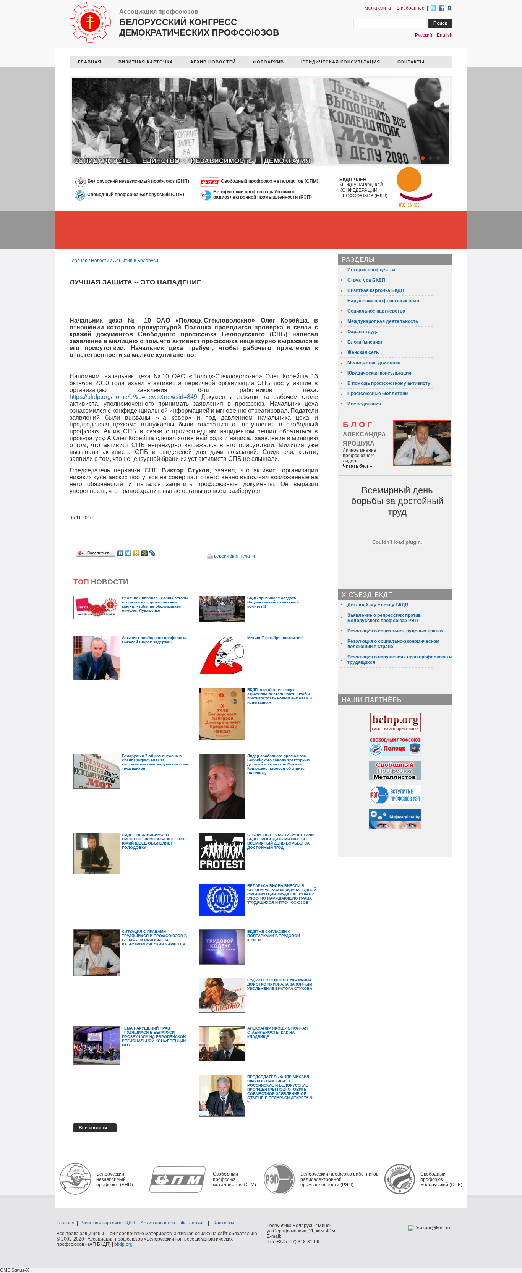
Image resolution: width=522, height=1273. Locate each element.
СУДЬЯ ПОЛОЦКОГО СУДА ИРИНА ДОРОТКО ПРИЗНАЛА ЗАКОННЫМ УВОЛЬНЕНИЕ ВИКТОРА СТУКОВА (279, 984)
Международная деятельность (382, 321)
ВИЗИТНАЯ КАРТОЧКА (145, 62)
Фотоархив (192, 1223)
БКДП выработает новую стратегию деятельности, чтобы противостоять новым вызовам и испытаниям (279, 696)
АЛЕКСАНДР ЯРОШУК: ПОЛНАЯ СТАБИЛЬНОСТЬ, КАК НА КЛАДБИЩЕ (277, 1032)
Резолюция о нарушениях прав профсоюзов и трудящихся (399, 659)
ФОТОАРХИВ (268, 62)
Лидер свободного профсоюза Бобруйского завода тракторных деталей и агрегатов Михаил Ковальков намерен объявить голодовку (278, 764)
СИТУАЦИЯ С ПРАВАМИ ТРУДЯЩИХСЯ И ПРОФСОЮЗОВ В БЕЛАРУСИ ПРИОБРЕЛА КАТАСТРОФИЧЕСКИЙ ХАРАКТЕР (154, 937)
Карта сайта (377, 8)
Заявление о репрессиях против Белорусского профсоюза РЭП (384, 618)
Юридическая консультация (379, 373)
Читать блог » (357, 466)
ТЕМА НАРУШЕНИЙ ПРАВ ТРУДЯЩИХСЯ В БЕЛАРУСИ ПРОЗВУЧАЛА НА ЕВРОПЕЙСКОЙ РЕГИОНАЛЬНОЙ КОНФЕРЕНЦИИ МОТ (154, 1036)
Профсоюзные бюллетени (377, 393)
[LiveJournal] (153, 553)
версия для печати (234, 556)
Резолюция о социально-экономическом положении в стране (393, 644)
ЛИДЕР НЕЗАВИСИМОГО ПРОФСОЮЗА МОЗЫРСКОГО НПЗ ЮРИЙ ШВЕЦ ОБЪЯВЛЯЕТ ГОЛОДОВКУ (154, 841)
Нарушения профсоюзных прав (383, 300)
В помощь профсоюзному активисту (388, 383)
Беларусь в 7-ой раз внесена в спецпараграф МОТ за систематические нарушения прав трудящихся (155, 762)
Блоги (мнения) (364, 342)
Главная (79, 260)
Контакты (224, 1223)
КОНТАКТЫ (411, 62)
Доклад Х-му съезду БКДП (378, 605)
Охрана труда (363, 331)
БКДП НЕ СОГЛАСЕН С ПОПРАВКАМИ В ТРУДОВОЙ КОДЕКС (273, 935)
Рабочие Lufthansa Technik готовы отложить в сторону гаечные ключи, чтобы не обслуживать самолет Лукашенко (155, 604)
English (444, 35)
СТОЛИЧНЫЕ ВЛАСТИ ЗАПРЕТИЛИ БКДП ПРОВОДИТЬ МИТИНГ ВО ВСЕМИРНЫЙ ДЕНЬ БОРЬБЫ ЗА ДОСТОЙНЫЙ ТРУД (280, 841)
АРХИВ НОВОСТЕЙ (213, 62)
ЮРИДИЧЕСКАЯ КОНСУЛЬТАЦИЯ (340, 62)
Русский (423, 35)
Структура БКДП (366, 280)
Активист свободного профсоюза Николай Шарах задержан (154, 640)
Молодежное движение (373, 362)
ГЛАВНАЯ (89, 62)
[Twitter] (129, 553)
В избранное (411, 8)
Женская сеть (363, 352)
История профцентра (371, 269)
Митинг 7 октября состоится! (275, 638)
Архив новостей (158, 1223)
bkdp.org (123, 1244)
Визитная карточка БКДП (375, 290)
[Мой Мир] (145, 553)
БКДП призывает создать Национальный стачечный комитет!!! (273, 602)
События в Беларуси (135, 260)
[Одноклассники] (137, 553)
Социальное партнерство (376, 311)
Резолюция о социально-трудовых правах (395, 631)
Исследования (364, 404)
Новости (100, 260)
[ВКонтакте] (121, 553)
